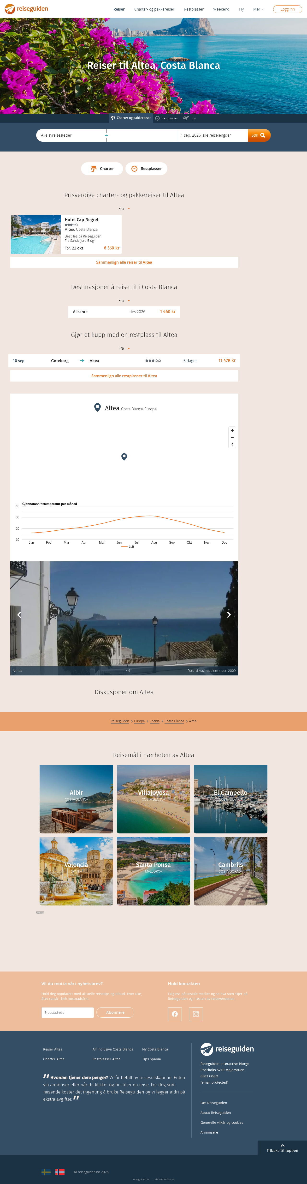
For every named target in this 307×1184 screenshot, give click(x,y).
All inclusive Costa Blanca (113, 1049)
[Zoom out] (232, 437)
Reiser (119, 9)
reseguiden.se (141, 1179)
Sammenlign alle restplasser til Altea (124, 376)
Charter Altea (54, 1059)
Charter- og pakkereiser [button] (154, 9)
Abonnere (115, 1012)
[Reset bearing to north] (232, 444)
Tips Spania (151, 1059)
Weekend (221, 9)
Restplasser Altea (106, 1059)
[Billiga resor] (46, 1172)
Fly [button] (241, 9)
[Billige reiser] (60, 1172)
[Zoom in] (232, 430)
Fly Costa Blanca (155, 1049)
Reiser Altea (52, 1049)
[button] (71, 135)
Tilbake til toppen (282, 1151)
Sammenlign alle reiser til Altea (124, 262)
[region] (124, 461)
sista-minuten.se (164, 1179)
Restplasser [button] (194, 9)
